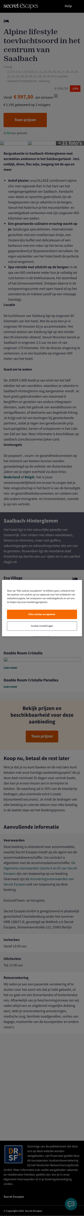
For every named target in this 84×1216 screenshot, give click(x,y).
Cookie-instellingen (42, 626)
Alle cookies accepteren (41, 614)
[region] (42, 608)
